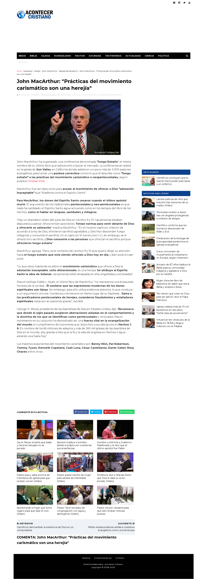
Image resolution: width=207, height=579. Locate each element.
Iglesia (45, 55)
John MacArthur (49, 71)
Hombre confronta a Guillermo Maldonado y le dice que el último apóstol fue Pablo (114, 445)
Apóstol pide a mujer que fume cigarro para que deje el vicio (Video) (34, 510)
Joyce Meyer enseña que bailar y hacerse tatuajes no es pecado (34, 445)
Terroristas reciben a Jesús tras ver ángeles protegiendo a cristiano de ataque (172, 215)
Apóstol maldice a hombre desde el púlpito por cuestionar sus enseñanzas (74, 445)
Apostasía (27, 71)
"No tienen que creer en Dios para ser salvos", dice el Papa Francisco (172, 296)
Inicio (22, 55)
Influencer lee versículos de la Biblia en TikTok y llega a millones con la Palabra (173, 323)
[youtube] (189, 2)
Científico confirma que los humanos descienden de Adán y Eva (171, 228)
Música (23, 62)
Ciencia (149, 55)
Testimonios (113, 55)
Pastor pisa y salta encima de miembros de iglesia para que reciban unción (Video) (33, 478)
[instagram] (179, 2)
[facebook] (174, 2)
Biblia (33, 55)
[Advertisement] (131, 29)
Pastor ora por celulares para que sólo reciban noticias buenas (113, 510)
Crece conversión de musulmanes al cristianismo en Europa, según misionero (172, 254)
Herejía (37, 71)
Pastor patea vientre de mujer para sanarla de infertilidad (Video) (74, 478)
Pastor (80, 55)
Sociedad (95, 55)
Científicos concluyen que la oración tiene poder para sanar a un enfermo (173, 181)
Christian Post (36, 181)
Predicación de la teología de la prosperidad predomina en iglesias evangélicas (172, 241)
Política (163, 55)
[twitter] (184, 2)
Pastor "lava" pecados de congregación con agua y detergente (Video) (71, 510)
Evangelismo (62, 55)
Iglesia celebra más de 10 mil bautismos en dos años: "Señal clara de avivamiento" (172, 309)
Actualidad (133, 55)
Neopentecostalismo (68, 71)
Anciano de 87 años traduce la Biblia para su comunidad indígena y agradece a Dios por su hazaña (173, 269)
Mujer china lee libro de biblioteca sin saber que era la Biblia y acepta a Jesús (172, 283)
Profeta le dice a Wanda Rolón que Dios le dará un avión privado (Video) (114, 478)
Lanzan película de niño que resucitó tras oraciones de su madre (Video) (172, 202)
